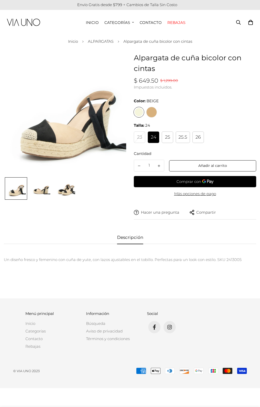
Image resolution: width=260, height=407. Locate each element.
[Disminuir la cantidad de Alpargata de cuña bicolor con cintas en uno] (139, 166)
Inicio (92, 22)
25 (167, 137)
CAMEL (152, 112)
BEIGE (139, 112)
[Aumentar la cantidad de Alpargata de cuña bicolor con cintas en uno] (159, 166)
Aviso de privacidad (104, 331)
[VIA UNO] (23, 22)
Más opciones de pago (195, 193)
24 (153, 137)
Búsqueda (95, 323)
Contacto (151, 22)
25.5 (182, 137)
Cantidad (142, 153)
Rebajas (176, 22)
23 (139, 137)
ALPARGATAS (100, 41)
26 (198, 137)
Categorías (117, 22)
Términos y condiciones (108, 338)
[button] (249, 22)
